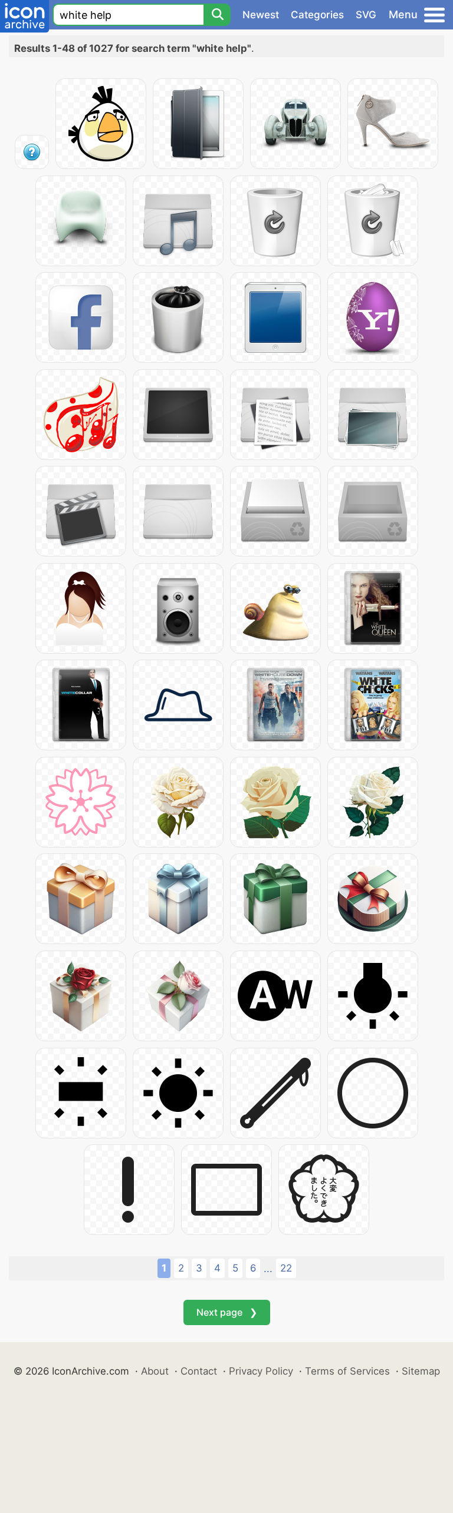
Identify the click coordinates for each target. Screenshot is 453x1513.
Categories (317, 15)
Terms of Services (347, 1371)
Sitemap (421, 1371)
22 (286, 1268)
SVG (366, 15)
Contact (198, 1371)
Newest (260, 15)
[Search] (217, 15)
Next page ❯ (226, 1312)
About (155, 1371)
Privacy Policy (261, 1371)
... (268, 1268)
